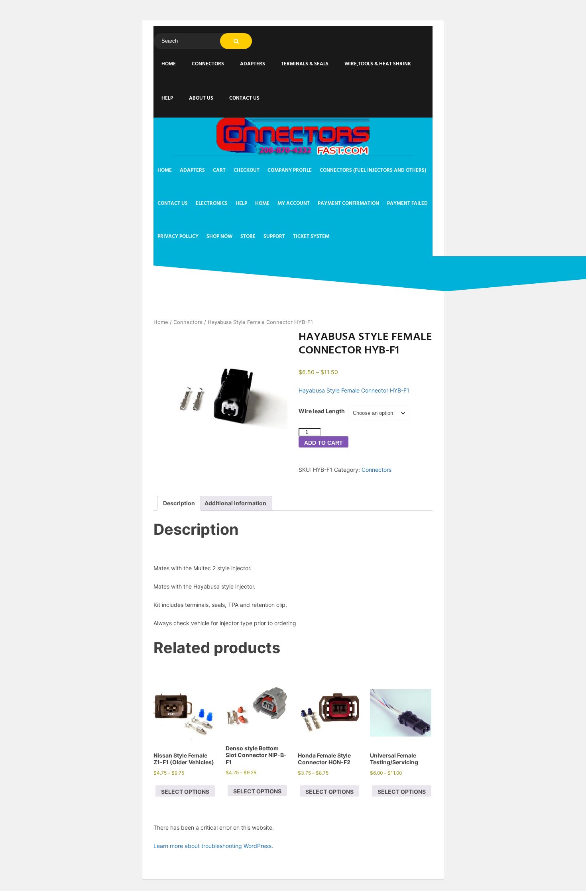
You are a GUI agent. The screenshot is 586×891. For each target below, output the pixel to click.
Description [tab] (179, 503)
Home (168, 64)
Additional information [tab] (235, 503)
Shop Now (219, 236)
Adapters (252, 64)
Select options (185, 791)
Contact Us (244, 98)
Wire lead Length (322, 411)
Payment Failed (407, 203)
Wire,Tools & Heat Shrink (377, 64)
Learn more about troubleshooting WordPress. (213, 845)
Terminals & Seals (304, 64)
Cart (219, 170)
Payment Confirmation (348, 203)
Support (274, 236)
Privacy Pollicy (178, 236)
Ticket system (311, 236)
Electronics (212, 203)
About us (201, 98)
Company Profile (289, 170)
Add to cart (323, 443)
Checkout (247, 170)
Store (248, 236)
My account (293, 203)
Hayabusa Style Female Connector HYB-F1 (354, 390)
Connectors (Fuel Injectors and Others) (373, 170)
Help (167, 98)
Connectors (208, 64)
